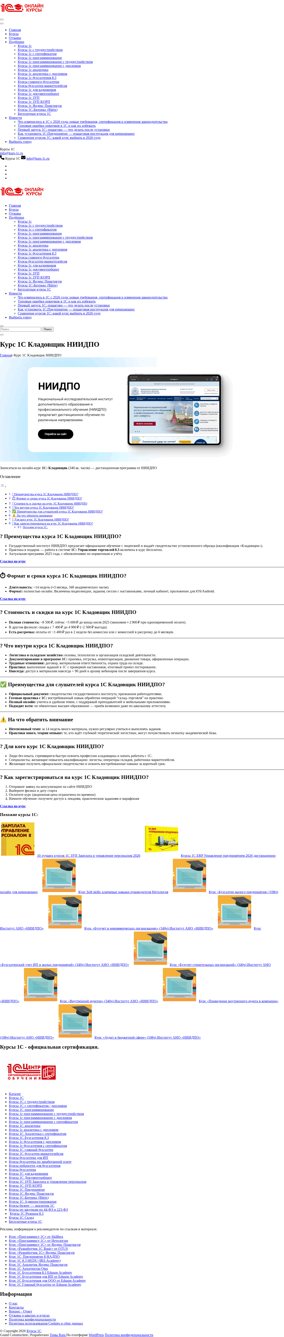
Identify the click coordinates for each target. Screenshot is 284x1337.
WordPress (96, 1335)
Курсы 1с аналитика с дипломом (42, 74)
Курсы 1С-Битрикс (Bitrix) (37, 110)
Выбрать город (20, 142)
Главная (15, 30)
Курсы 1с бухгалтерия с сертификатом (38, 1146)
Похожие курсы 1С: (35, 527)
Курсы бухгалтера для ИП (28, 1158)
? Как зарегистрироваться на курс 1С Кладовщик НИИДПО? (52, 523)
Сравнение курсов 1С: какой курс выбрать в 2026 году (59, 138)
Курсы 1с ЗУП (28, 98)
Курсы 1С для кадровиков (28, 1174)
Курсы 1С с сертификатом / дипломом (38, 1106)
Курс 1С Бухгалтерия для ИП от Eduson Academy (46, 1276)
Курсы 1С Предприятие (27, 1190)
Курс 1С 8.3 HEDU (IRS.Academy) (35, 1260)
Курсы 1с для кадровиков (37, 90)
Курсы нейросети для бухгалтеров (35, 1166)
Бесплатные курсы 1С (34, 114)
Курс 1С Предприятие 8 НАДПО (34, 1256)
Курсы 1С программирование (31, 1110)
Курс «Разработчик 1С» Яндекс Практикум (42, 1252)
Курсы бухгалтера (22, 1170)
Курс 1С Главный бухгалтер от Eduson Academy (45, 1284)
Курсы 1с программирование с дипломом (49, 66)
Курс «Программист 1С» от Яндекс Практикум (45, 1245)
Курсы (14, 34)
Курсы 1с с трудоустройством (40, 50)
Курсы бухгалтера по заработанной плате (40, 1162)
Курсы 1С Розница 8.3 (26, 1213)
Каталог (15, 1094)
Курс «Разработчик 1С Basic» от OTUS (38, 1248)
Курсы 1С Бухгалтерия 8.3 (29, 1138)
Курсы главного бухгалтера (38, 82)
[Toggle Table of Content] (3, 486)
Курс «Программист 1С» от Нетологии (38, 1241)
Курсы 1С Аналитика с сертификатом (37, 1134)
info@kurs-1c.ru (11, 153)
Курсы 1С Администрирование (33, 1201)
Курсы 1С (16, 1098)
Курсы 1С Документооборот (30, 1178)
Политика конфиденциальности (129, 1335)
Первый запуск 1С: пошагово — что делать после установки (64, 130)
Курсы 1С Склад (21, 1217)
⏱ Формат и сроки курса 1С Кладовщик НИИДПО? (47, 498)
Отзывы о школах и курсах (29, 1315)
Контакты (16, 1307)
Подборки (16, 42)
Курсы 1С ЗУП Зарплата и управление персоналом (47, 1182)
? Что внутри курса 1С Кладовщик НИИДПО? (43, 507)
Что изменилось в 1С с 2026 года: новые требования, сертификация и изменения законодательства (93, 122)
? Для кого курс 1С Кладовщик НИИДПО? (40, 519)
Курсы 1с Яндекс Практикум (40, 106)
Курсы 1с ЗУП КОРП (34, 102)
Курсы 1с (25, 46)
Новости (15, 118)
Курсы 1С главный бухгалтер (31, 1150)
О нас (13, 1303)
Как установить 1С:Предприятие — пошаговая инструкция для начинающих (76, 134)
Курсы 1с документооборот (38, 94)
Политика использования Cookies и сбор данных (46, 1323)
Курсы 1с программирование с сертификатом (43, 1122)
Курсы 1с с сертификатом (37, 54)
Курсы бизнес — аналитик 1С (31, 1205)
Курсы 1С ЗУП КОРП (25, 1186)
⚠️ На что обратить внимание (32, 515)
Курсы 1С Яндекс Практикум (31, 1193)
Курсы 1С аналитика (24, 1126)
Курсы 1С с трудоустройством (32, 1102)
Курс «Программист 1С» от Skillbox (36, 1237)
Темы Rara (58, 1335)
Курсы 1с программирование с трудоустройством (55, 62)
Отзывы (15, 38)
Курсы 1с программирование (40, 58)
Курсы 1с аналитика (33, 70)
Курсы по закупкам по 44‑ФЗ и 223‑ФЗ (38, 1209)
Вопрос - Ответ (20, 1311)
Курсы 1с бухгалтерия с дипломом (35, 1142)
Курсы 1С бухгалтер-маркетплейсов (36, 1154)
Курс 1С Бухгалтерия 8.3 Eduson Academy (40, 1272)
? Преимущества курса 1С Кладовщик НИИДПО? (45, 494)
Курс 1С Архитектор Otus (28, 1268)
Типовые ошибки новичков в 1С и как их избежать (57, 126)
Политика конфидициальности (32, 1319)
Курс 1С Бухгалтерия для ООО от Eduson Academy (47, 1280)
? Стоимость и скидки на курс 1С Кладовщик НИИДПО (49, 503)
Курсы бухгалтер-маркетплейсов (42, 86)
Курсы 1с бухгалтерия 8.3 (37, 78)
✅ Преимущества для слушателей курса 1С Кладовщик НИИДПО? (57, 511)
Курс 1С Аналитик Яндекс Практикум (38, 1264)
